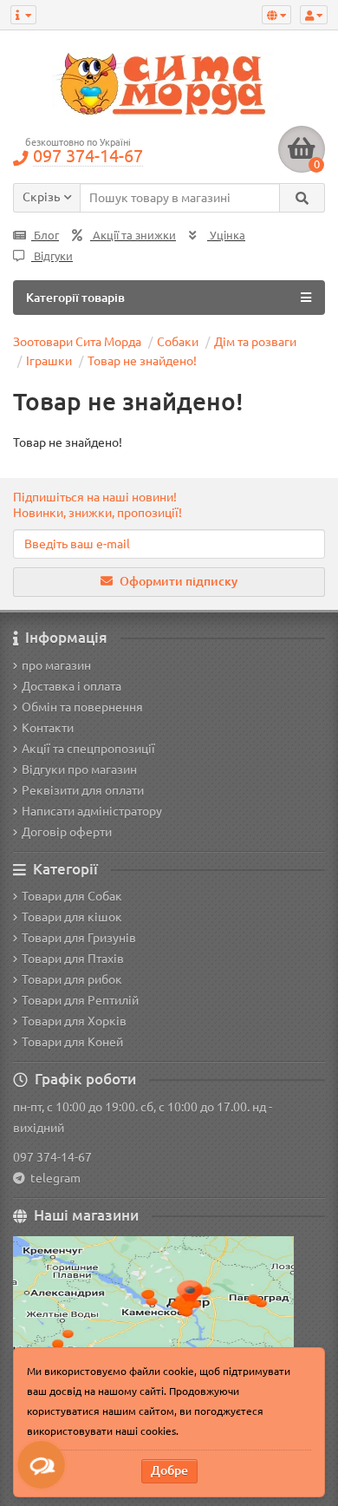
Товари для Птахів (73, 959)
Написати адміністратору (92, 811)
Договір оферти (67, 832)
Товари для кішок (72, 917)
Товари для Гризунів (79, 938)
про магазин (56, 665)
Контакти (48, 728)
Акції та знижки (133, 235)
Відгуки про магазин (79, 769)
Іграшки (49, 361)
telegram (53, 1178)
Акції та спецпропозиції (88, 749)
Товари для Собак (72, 896)
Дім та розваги (255, 342)
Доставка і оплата (71, 686)
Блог (45, 235)
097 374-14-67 (52, 1157)
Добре (169, 1470)
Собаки (177, 342)
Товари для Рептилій (80, 1000)
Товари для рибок (72, 979)
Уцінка (226, 235)
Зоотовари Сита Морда (77, 342)
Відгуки (52, 256)
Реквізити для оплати (83, 790)
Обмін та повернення (82, 707)
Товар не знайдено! (142, 361)
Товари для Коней (72, 1042)
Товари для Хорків (74, 1021)
